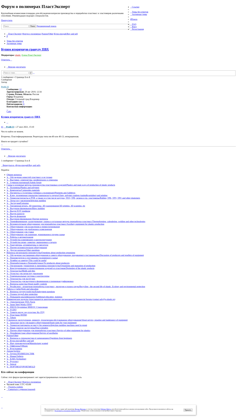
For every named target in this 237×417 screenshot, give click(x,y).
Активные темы (14, 43)
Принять (188, 410)
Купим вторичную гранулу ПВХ (25, 49)
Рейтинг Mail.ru (106, 409)
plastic (18, 55)
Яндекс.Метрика (80, 409)
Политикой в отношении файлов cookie (67, 411)
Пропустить (6, 20)
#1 (2, 127)
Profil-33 (5, 87)
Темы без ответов (15, 41)
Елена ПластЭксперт (31, 55)
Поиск (32, 26)
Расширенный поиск (46, 26)
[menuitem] (139, 12)
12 (20, 89)
